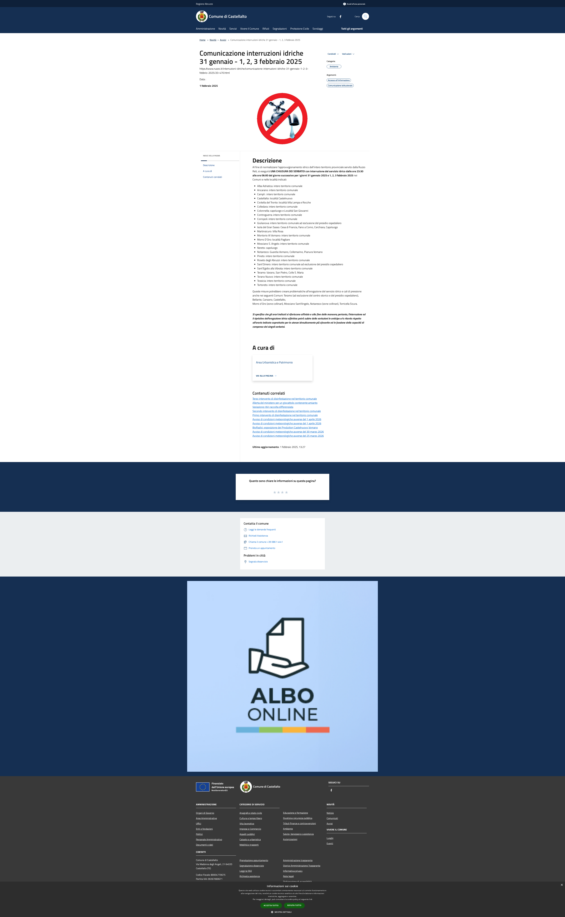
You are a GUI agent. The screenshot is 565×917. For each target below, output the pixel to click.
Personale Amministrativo (209, 839)
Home (202, 40)
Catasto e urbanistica (250, 839)
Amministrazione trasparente (298, 860)
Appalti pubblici (247, 834)
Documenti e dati (204, 844)
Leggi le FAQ (246, 871)
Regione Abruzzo (204, 4)
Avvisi (223, 40)
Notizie (330, 813)
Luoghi (330, 838)
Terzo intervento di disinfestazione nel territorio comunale (284, 399)
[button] (282, 912)
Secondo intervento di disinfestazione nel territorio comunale (286, 411)
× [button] (562, 885)
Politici (199, 834)
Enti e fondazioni (204, 829)
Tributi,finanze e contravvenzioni (299, 823)
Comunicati (332, 818)
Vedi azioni (347, 53)
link (310, 899)
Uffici (198, 823)
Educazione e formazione (295, 813)
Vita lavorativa (247, 823)
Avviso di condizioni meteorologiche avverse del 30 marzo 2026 (288, 432)
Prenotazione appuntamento (254, 860)
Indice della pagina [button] (211, 155)
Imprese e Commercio (250, 829)
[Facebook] (339, 16)
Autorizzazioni (290, 839)
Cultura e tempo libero (251, 818)
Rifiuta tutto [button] (294, 905)
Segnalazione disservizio (252, 865)
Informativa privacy (293, 871)
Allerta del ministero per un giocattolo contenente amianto (285, 403)
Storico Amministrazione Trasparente (301, 865)
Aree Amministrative (206, 818)
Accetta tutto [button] (271, 905)
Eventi (330, 843)
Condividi (332, 53)
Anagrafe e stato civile (251, 813)
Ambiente (288, 828)
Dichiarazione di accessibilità (297, 881)
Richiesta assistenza (250, 876)
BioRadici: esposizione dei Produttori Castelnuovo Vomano (285, 428)
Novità (213, 40)
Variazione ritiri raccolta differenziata (272, 407)
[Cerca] (365, 16)
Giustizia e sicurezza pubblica (297, 818)
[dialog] (282, 899)
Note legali (288, 876)
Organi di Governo (205, 813)
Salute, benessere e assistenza (298, 834)
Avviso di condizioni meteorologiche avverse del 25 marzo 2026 (288, 436)
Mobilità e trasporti (249, 844)
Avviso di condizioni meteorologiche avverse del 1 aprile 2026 (286, 419)
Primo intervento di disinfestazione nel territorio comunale (285, 415)
